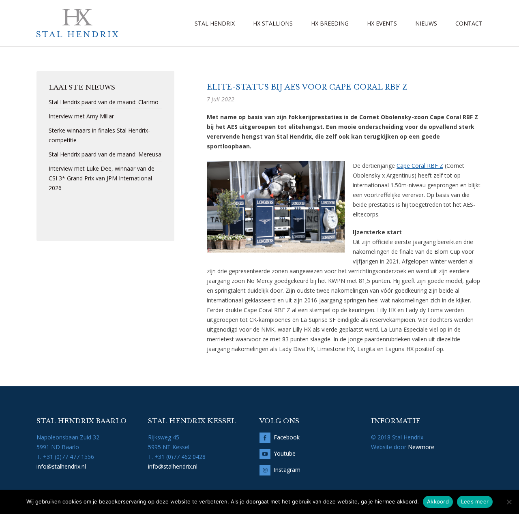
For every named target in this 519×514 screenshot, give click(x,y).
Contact (469, 23)
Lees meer (475, 501)
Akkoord (438, 501)
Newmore (421, 447)
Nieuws (426, 23)
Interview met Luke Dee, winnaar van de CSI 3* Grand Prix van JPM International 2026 (101, 178)
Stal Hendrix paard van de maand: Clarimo (104, 102)
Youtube (285, 453)
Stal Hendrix (215, 23)
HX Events (382, 23)
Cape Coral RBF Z (420, 165)
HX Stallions (273, 23)
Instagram (287, 469)
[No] (509, 502)
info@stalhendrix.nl (61, 466)
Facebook (287, 437)
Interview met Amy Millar (81, 116)
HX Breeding (330, 23)
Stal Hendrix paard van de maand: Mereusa (105, 154)
